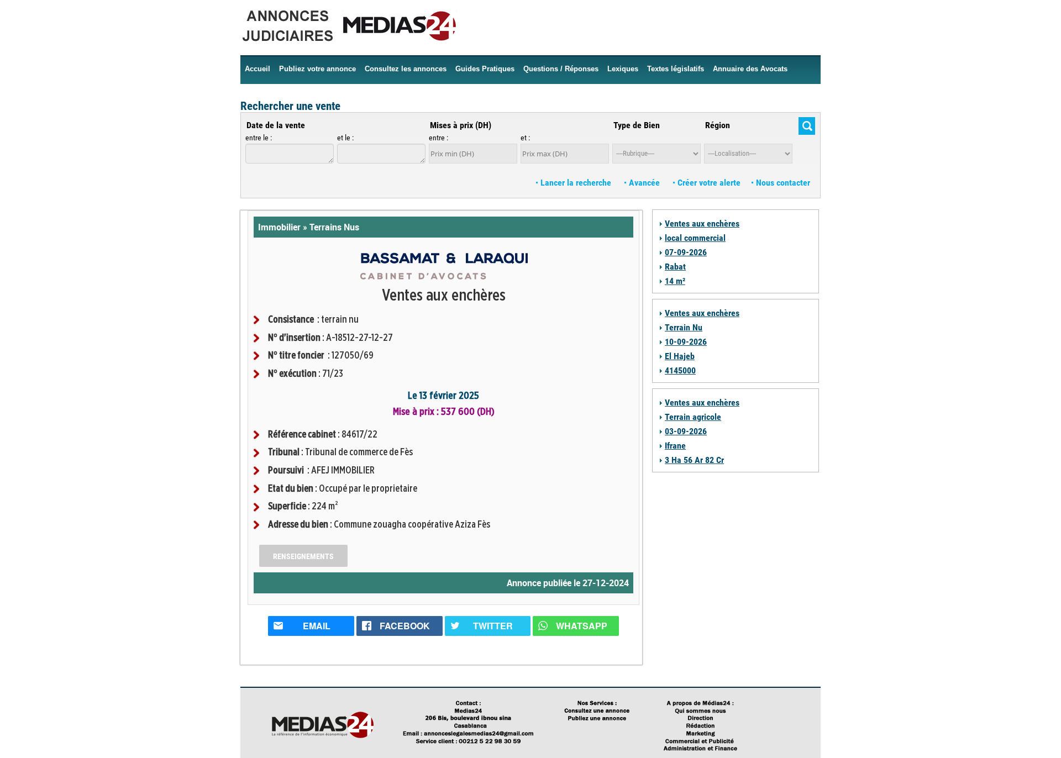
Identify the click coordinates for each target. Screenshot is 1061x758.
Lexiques (622, 69)
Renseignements (303, 556)
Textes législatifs (675, 69)
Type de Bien (636, 125)
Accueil (257, 69)
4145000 (680, 370)
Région (717, 125)
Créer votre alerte (707, 182)
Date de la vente (275, 125)
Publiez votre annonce (317, 69)
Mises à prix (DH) (460, 125)
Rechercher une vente (290, 106)
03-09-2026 (686, 431)
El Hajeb (680, 356)
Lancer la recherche (575, 182)
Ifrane (675, 445)
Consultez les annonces (406, 69)
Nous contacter (782, 182)
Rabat (675, 266)
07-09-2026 (686, 252)
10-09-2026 (686, 341)
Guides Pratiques (484, 69)
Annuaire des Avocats (750, 69)
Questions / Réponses (560, 69)
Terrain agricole (693, 417)
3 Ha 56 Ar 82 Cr (694, 460)
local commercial (695, 238)
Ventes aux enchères (702, 223)
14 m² (675, 281)
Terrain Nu (683, 327)
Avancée (644, 182)
